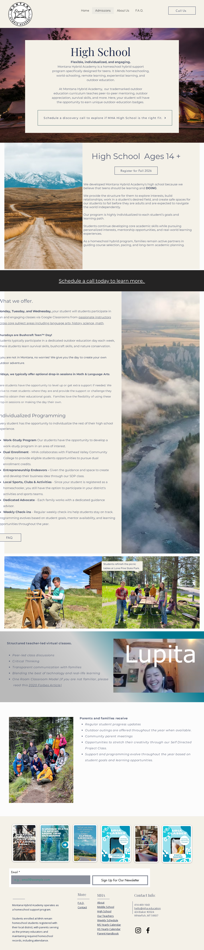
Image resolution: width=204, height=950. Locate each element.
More (82, 894)
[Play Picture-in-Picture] (196, 687)
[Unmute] (125, 687)
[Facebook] (148, 930)
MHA (101, 895)
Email (15, 872)
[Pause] (118, 687)
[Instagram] (138, 930)
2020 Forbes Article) (45, 685)
